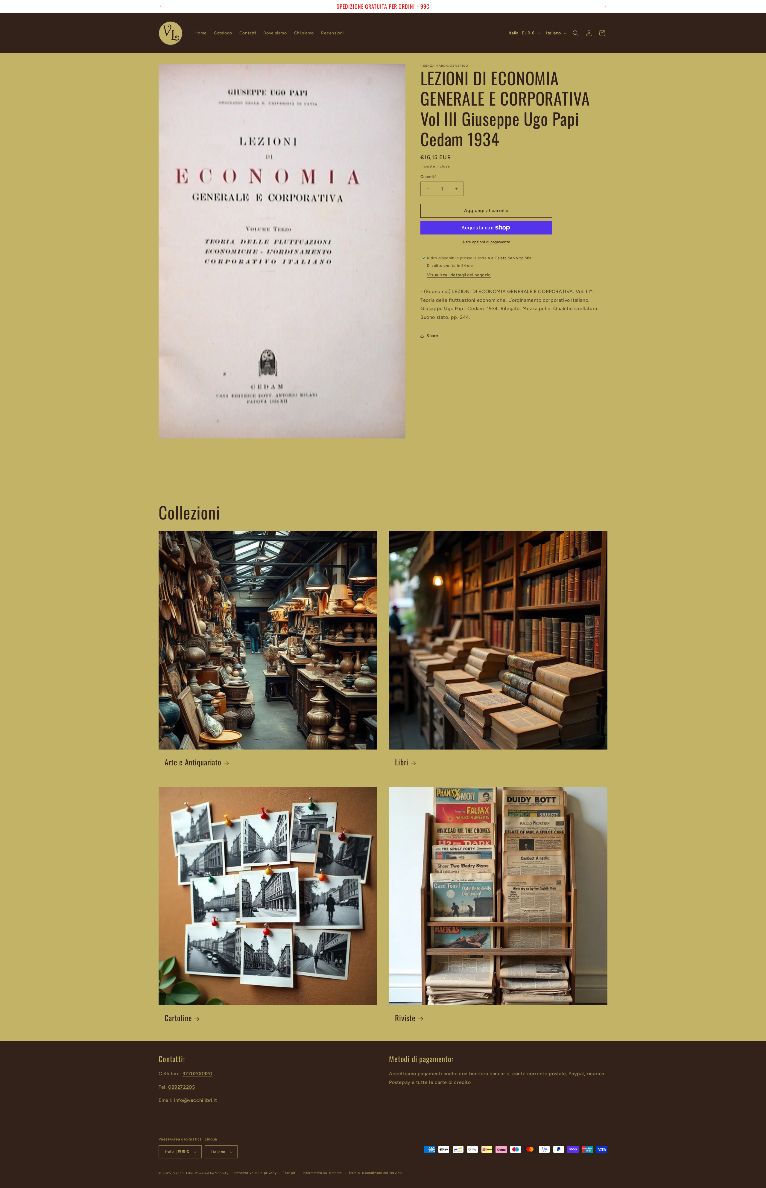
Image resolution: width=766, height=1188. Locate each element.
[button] (575, 33)
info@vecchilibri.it (195, 1100)
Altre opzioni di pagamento (486, 242)
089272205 (181, 1087)
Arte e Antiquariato (193, 762)
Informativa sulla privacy (255, 1173)
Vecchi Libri (183, 1173)
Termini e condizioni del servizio (375, 1173)
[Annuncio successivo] (605, 6)
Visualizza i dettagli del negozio (459, 275)
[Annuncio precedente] (160, 6)
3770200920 (197, 1073)
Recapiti (289, 1173)
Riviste (405, 1018)
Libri (401, 762)
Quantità (428, 176)
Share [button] (432, 335)
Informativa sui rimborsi (323, 1173)
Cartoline (178, 1018)
